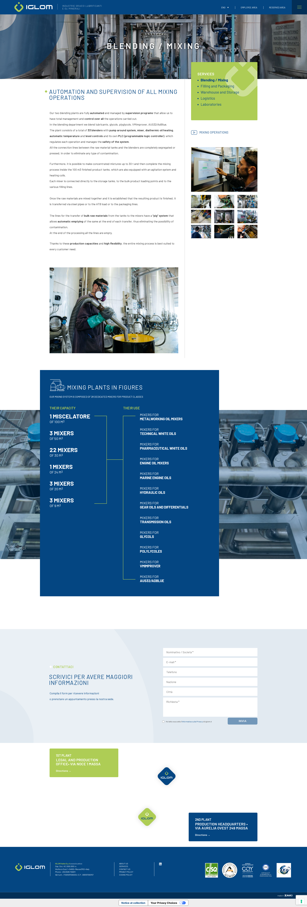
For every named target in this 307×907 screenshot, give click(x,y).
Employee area (249, 7)
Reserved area (277, 7)
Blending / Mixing (214, 80)
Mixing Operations (213, 132)
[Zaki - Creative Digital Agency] (285, 895)
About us (123, 863)
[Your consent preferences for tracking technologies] (301, 901)
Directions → (63, 770)
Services (205, 74)
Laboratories (211, 104)
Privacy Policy (126, 872)
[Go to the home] (33, 6)
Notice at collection (133, 902)
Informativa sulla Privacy (192, 721)
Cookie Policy (125, 875)
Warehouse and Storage (220, 92)
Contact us (124, 869)
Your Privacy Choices (164, 902)
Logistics (208, 98)
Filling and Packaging (217, 86)
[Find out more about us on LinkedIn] (161, 864)
